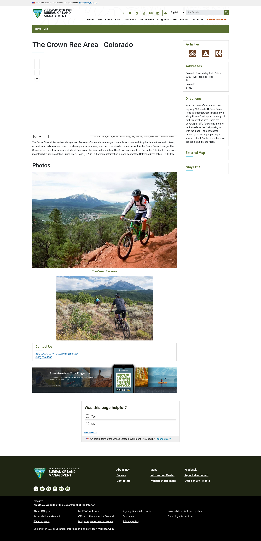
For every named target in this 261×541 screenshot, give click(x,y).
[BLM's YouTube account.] (129, 12)
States (184, 19)
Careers (121, 475)
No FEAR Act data (88, 511)
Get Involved (146, 19)
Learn (118, 19)
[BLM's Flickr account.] (150, 10)
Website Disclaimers (163, 480)
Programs (163, 19)
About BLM (123, 469)
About (108, 19)
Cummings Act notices (180, 516)
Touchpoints (162, 439)
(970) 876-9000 (43, 357)
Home (90, 19)
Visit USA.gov (106, 528)
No (93, 424)
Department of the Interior (79, 504)
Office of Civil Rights (197, 480)
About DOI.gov (42, 511)
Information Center (162, 475)
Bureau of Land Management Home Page (56, 13)
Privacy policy (131, 521)
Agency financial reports (137, 511)
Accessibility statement (47, 516)
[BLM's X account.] (123, 10)
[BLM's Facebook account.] (136, 12)
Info (174, 19)
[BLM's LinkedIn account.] (157, 12)
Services (130, 19)
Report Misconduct (196, 475)
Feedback (190, 469)
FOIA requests (42, 521)
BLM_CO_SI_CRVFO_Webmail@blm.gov (57, 353)
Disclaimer (129, 516)
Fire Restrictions (217, 19)
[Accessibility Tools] (166, 13)
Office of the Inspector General (96, 516)
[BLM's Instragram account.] (143, 12)
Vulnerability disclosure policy (185, 511)
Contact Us (197, 19)
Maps (153, 469)
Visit (99, 19)
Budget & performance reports (95, 521)
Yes (93, 416)
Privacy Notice (90, 432)
